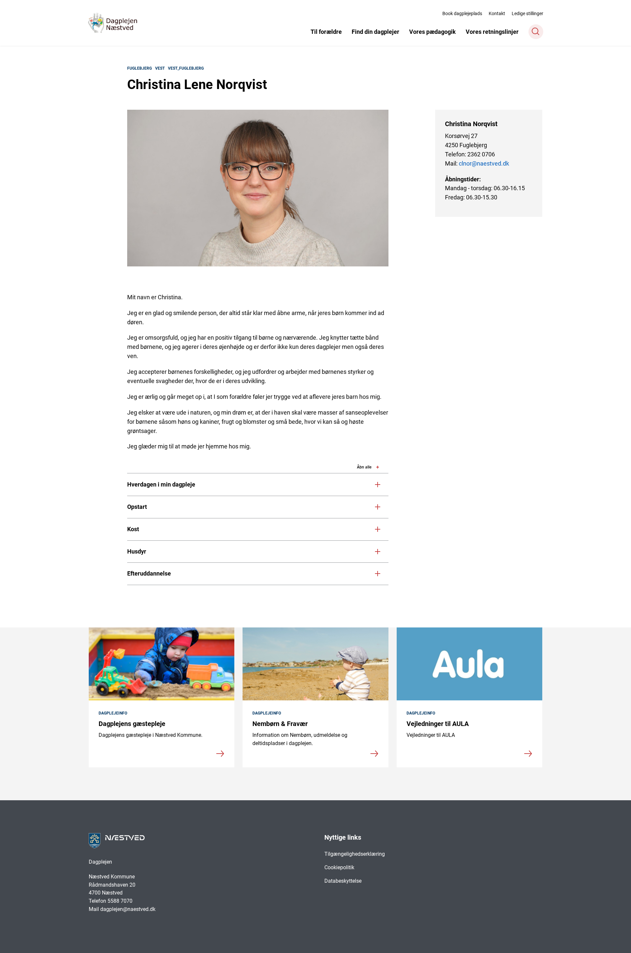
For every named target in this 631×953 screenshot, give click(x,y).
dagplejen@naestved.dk (127, 909)
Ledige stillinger (527, 13)
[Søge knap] (535, 31)
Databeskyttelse (343, 881)
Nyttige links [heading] (342, 837)
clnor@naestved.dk (484, 163)
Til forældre (326, 31)
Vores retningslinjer (492, 31)
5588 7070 (120, 901)
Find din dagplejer (375, 31)
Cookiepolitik (339, 867)
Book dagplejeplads (462, 13)
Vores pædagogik (432, 31)
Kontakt (497, 13)
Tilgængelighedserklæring (354, 854)
